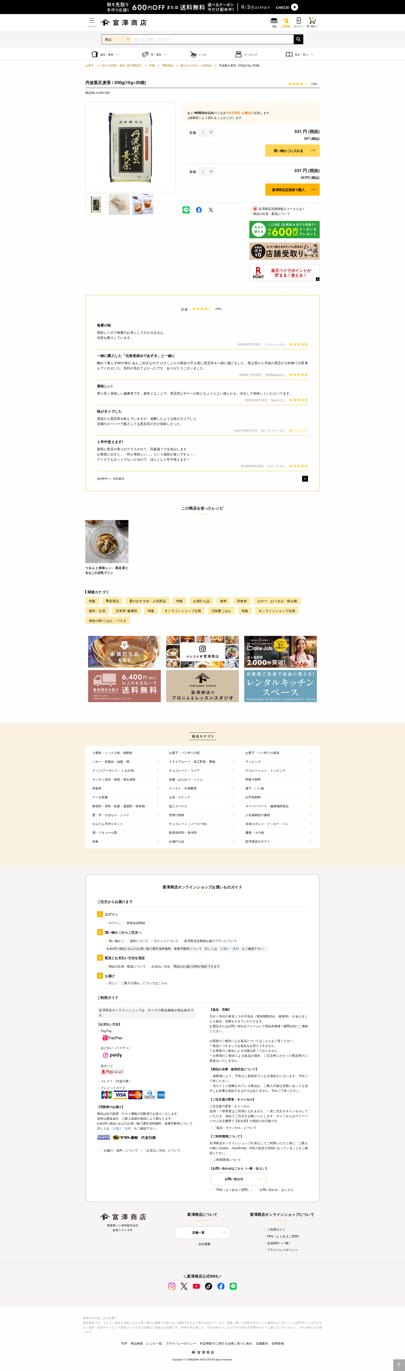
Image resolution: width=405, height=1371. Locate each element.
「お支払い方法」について (161, 1150)
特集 (152, 65)
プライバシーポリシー (282, 1249)
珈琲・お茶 (97, 610)
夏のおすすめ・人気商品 (196, 65)
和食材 (242, 600)
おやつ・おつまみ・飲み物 (277, 600)
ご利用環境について (227, 1159)
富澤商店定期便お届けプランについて (210, 940)
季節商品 (168, 65)
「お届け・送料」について (119, 1150)
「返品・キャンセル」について (234, 1127)
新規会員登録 (136, 922)
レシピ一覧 (154, 1343)
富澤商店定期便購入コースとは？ (279, 208)
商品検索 (137, 1343)
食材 (223, 600)
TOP (124, 1343)
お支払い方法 (160, 966)
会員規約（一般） (279, 1243)
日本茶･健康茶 (126, 610)
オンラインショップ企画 (183, 610)
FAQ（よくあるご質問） (284, 1236)
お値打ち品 (201, 600)
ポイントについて (166, 940)
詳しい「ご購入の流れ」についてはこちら (138, 983)
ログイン (115, 922)
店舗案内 (262, 1343)
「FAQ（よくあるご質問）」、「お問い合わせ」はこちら (253, 1189)
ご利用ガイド (276, 1229)
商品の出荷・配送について (271, 213)
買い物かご (116, 940)
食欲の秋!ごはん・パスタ (107, 620)
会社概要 (204, 1244)
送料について (139, 940)
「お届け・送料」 (229, 948)
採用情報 (278, 1343)
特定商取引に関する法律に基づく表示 (226, 1343)
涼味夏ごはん (221, 610)
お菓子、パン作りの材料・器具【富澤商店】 (113, 65)
